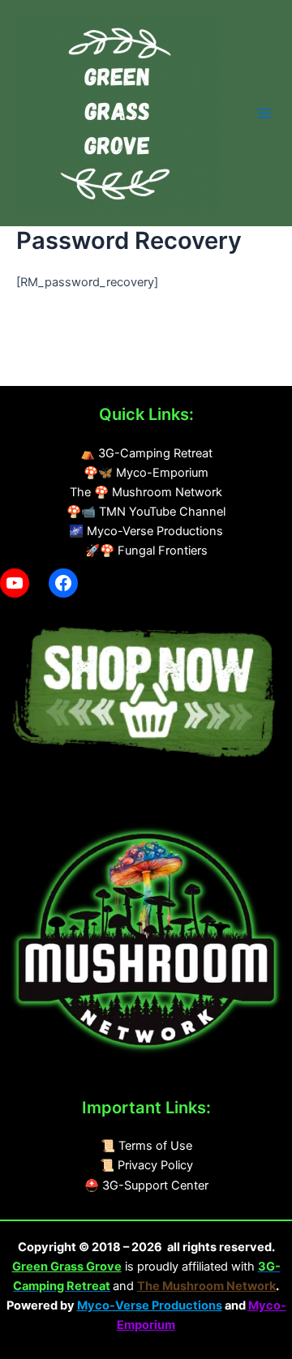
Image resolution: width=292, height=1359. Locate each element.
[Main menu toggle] (264, 113)
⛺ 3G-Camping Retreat (146, 453)
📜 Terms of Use (146, 1145)
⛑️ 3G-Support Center (146, 1185)
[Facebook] (63, 583)
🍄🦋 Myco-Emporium (146, 472)
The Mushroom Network (206, 1286)
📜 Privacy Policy (146, 1165)
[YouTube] (14, 583)
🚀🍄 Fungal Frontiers (146, 550)
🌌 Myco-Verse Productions (146, 531)
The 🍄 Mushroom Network (146, 492)
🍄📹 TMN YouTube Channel (146, 511)
